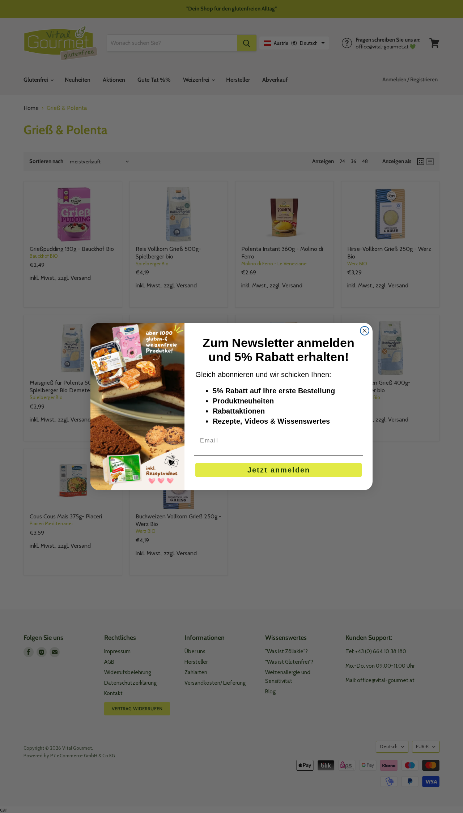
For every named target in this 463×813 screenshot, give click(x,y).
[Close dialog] (364, 330)
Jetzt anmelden (278, 470)
